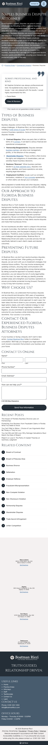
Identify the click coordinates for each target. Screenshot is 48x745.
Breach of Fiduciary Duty (15, 459)
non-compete (30, 177)
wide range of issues (17, 130)
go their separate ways (22, 167)
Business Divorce (13, 465)
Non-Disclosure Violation (16, 499)
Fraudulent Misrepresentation (17, 486)
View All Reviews (13, 101)
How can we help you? (12, 385)
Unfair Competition (13, 526)
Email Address (8, 376)
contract (17, 142)
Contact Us (34, 4)
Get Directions (24, 565)
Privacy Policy (33, 731)
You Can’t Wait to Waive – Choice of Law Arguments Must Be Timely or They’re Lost (23, 429)
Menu (44, 4)
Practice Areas (10, 65)
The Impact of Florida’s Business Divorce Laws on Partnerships (20, 420)
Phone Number (8, 367)
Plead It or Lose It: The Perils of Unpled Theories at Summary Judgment (21, 439)
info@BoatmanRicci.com (11, 707)
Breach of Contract (13, 452)
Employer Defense (13, 479)
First (3, 363)
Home (6, 684)
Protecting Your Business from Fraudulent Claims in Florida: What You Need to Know (24, 424)
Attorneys (7, 689)
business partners (12, 150)
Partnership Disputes (14, 506)
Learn (6, 699)
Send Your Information (24, 407)
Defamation (10, 472)
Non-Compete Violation (15, 492)
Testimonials (8, 694)
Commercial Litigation (24, 65)
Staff (5, 692)
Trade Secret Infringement (16, 519)
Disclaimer (23, 731)
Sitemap (43, 731)
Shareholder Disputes (14, 156)
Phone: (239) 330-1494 (10, 705)
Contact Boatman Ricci (15, 339)
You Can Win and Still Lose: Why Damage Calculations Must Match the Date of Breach (24, 434)
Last (26, 363)
